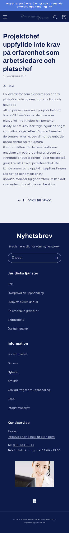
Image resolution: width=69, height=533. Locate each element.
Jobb (11, 399)
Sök (10, 284)
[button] (5, 17)
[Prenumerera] (56, 258)
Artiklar (13, 381)
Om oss (13, 363)
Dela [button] (11, 86)
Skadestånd (16, 319)
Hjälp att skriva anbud (23, 302)
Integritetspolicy (19, 408)
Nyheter (13, 372)
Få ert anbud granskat (23, 311)
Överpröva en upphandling (26, 293)
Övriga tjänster (18, 328)
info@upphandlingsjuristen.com (31, 436)
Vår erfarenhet (17, 354)
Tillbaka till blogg (37, 200)
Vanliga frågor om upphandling (29, 390)
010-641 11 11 (23, 445)
